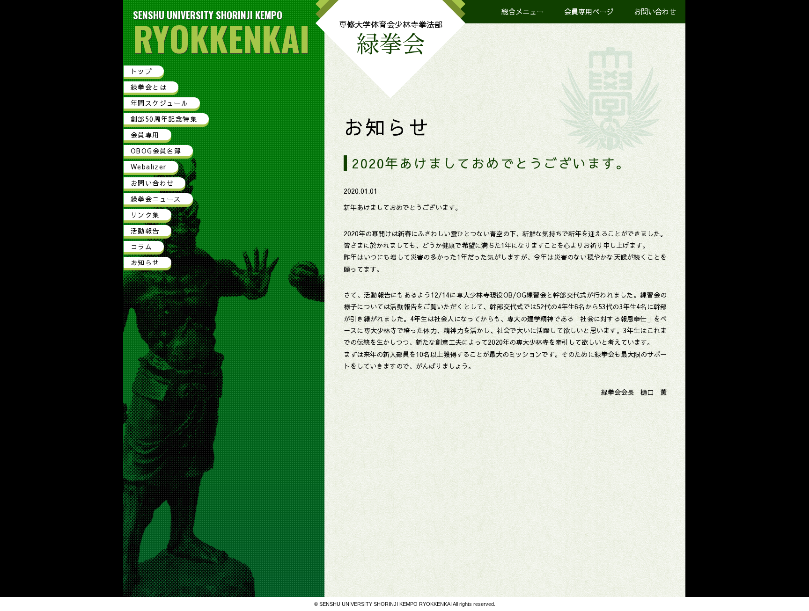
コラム (141, 246)
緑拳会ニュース (156, 199)
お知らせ (145, 262)
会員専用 (145, 134)
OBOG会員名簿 (156, 150)
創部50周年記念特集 (164, 119)
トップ (141, 71)
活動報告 (145, 230)
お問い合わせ (655, 11)
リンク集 (145, 214)
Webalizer (149, 166)
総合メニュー (522, 11)
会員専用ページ (588, 11)
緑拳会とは (149, 87)
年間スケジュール (159, 103)
